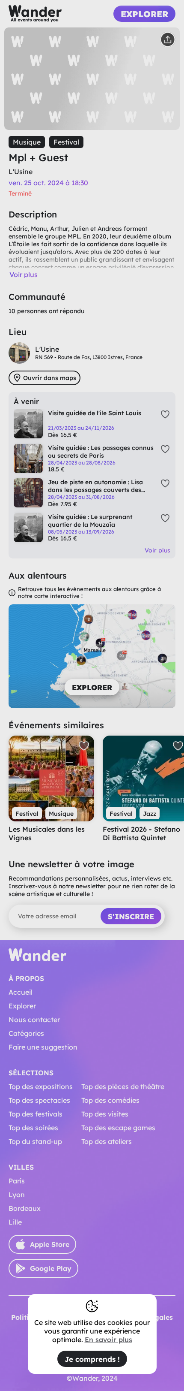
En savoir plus (108, 1339)
